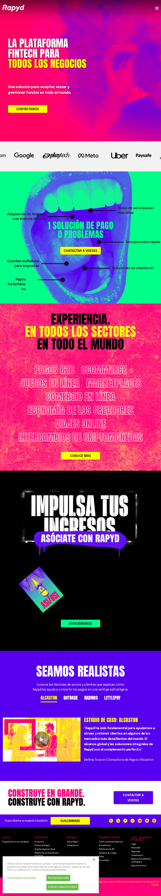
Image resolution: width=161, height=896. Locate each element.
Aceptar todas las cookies (62, 887)
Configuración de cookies (21, 878)
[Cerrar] (94, 859)
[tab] (48, 698)
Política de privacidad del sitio (129, 882)
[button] (157, 8)
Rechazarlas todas (58, 878)
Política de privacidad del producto (99, 882)
